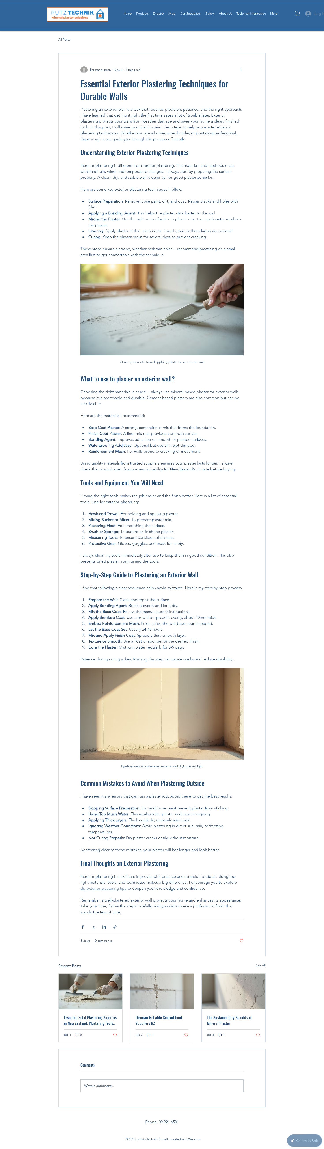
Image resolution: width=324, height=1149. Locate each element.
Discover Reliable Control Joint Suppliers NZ (159, 1020)
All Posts (64, 39)
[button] (297, 13)
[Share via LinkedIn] (104, 927)
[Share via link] (115, 927)
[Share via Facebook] (82, 927)
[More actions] (241, 70)
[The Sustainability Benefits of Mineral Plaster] (233, 991)
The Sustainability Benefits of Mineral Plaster (229, 1020)
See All (261, 965)
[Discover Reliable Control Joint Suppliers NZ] (162, 991)
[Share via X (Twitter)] (93, 927)
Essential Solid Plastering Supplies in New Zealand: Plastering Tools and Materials (90, 1020)
